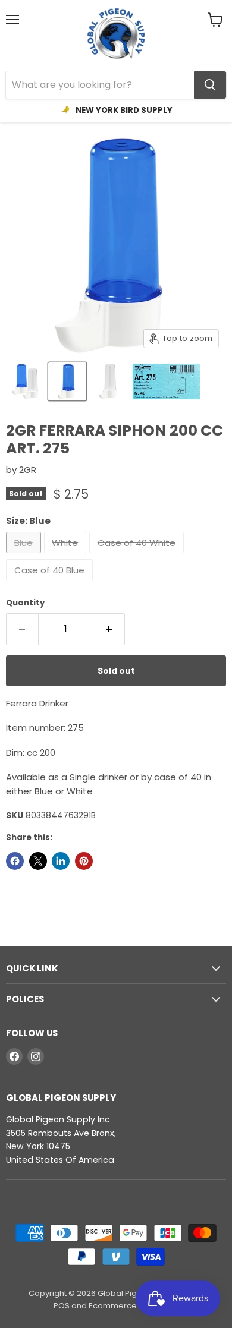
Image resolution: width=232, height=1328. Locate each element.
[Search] (210, 85)
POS (62, 1305)
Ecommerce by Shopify (133, 1305)
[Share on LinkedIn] (61, 861)
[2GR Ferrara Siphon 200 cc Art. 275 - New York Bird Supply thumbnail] (166, 381)
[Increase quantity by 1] (109, 629)
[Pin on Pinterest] (84, 861)
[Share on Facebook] (15, 861)
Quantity (25, 602)
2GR (27, 469)
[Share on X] (38, 861)
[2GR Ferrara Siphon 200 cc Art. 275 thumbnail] (26, 381)
